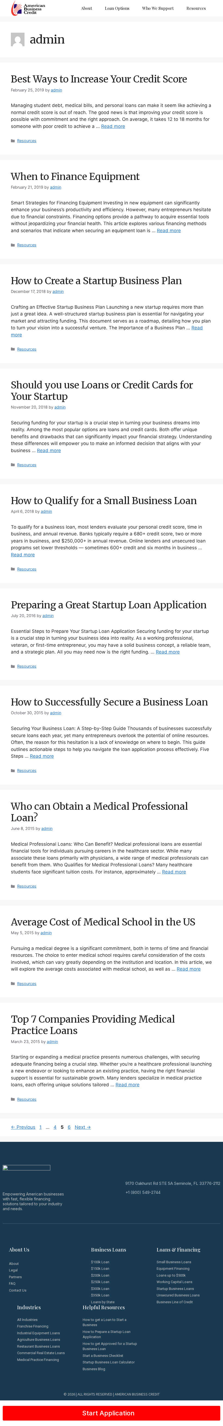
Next (83, 1127)
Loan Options (117, 8)
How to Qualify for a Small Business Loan (104, 501)
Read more (113, 126)
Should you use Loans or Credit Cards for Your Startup (102, 391)
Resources (196, 8)
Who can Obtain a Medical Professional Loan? (99, 812)
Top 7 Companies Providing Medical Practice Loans (93, 1025)
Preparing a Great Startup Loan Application (109, 605)
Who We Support (158, 8)
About (86, 8)
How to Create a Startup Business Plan (96, 281)
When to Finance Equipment (75, 177)
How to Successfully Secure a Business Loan (109, 702)
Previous (23, 1127)
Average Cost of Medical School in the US (103, 922)
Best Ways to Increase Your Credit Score (99, 79)
